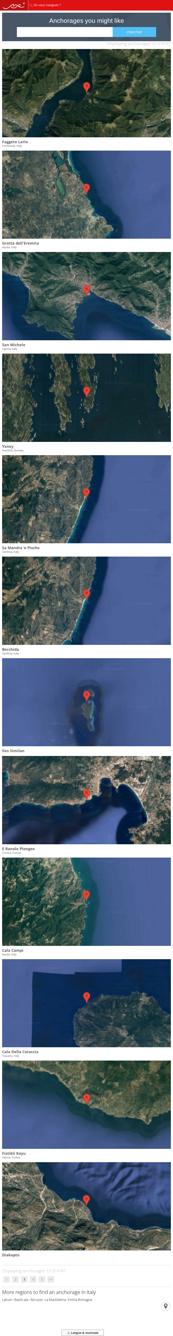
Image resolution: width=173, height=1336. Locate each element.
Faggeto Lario (15, 141)
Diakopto (10, 1254)
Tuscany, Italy (10, 1056)
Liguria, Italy (9, 349)
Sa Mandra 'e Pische (21, 547)
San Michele (13, 344)
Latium (7, 1299)
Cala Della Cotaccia (20, 1051)
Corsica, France (11, 853)
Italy (91, 1291)
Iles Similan (13, 750)
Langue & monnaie (84, 1333)
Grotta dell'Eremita (20, 243)
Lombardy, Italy (12, 146)
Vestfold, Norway (13, 450)
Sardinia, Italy (10, 552)
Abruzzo (36, 1299)
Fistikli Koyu (14, 1153)
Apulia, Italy (9, 247)
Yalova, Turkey (11, 1157)
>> (51, 1279)
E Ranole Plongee (18, 848)
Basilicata (21, 1299)
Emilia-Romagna (80, 1299)
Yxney (8, 446)
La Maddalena (55, 1299)
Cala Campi (12, 950)
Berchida (10, 649)
